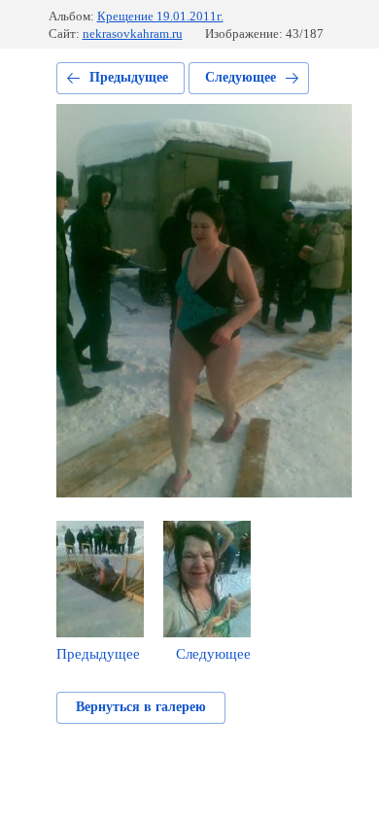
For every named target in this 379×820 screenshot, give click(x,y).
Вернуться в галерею (141, 707)
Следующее (240, 77)
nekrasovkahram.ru (133, 33)
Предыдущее (128, 77)
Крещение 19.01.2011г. (160, 16)
